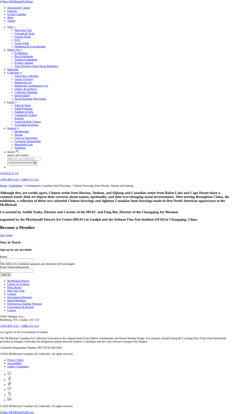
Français (12, 11)
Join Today (6, 235)
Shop (10, 17)
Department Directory (19, 297)
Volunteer (20, 147)
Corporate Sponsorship (27, 141)
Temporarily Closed (18, 7)
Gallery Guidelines (18, 366)
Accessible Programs (26, 124)
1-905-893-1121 (9, 179)
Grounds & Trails (24, 33)
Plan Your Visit (23, 30)
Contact (11, 294)
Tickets (11, 20)
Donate (18, 134)
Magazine (12, 69)
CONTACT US (9, 173)
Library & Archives (25, 89)
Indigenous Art (23, 82)
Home (3, 185)
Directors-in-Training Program (24, 303)
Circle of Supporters (26, 138)
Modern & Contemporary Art (31, 85)
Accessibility (14, 363)
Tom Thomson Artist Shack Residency (36, 66)
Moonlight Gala (23, 144)
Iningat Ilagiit (22, 95)
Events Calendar (16, 14)
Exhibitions (21, 53)
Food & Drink (22, 36)
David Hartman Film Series (30, 98)
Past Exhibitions (23, 56)
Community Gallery (25, 115)
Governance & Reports (20, 307)
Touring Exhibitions (25, 59)
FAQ (17, 40)
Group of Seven (23, 79)
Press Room (14, 287)
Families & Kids (23, 111)
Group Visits (21, 43)
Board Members (16, 300)
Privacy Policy (15, 360)
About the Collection (26, 75)
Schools (19, 118)
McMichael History (18, 280)
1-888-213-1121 (29, 179)
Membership (21, 131)
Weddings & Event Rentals (29, 46)
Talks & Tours (22, 105)
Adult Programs (23, 108)
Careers (11, 310)
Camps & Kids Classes (27, 121)
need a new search (17, 155)
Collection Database (26, 92)
